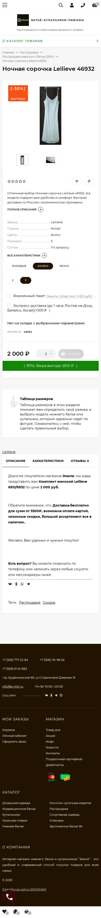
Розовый (19, 266)
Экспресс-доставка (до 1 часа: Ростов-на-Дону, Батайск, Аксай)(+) (50, 308)
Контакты (53, 753)
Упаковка (56, 820)
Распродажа (29, 602)
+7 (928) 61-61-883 (14, 668)
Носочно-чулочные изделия (70, 803)
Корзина (8, 730)
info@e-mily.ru (12, 686)
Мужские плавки (14, 820)
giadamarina (55, 765)
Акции (50, 735)
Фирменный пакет (28, 296)
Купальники (11, 814)
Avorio (43, 266)
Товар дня (53, 730)
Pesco (64, 266)
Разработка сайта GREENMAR (24, 889)
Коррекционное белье (18, 809)
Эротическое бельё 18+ (66, 826)
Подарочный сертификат (64, 759)
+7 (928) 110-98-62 (52, 660)
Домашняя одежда (16, 803)
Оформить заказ (14, 741)
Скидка (49, 602)
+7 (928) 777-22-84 (15, 660)
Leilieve (9, 452)
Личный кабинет (14, 735)
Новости (52, 747)
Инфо (50, 741)
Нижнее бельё (12, 826)
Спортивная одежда (64, 814)
